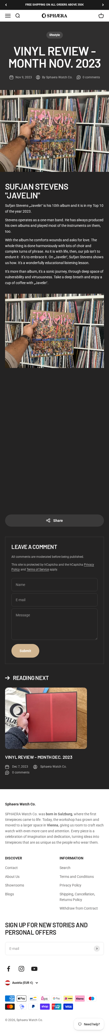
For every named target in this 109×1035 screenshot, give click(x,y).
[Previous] (6, 5)
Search (65, 868)
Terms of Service (38, 569)
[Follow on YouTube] (34, 968)
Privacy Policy (70, 885)
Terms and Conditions (77, 877)
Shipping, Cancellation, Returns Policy (77, 897)
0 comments (91, 77)
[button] (54, 331)
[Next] (103, 5)
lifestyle (54, 35)
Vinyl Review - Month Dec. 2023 (38, 757)
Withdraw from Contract (79, 908)
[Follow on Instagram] (21, 968)
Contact (11, 868)
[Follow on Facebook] (8, 968)
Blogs (9, 894)
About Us (12, 877)
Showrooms (14, 885)
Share (58, 521)
